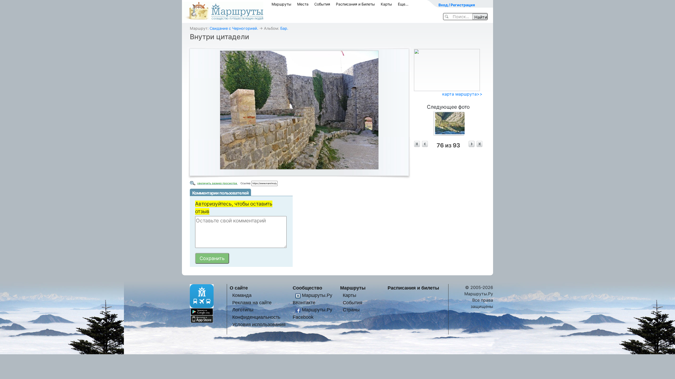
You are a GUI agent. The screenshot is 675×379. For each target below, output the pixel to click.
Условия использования (259, 324)
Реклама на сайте (252, 302)
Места (302, 4)
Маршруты (281, 4)
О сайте (239, 288)
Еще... (403, 4)
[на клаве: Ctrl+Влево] (425, 144)
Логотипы (242, 309)
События (322, 4)
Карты (386, 4)
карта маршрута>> (462, 94)
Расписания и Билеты (355, 4)
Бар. (284, 28)
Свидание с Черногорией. (234, 28)
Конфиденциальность (256, 317)
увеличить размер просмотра (217, 183)
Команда (242, 295)
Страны (351, 309)
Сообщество (307, 288)
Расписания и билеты (413, 288)
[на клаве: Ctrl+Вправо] (472, 144)
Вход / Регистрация (456, 5)
